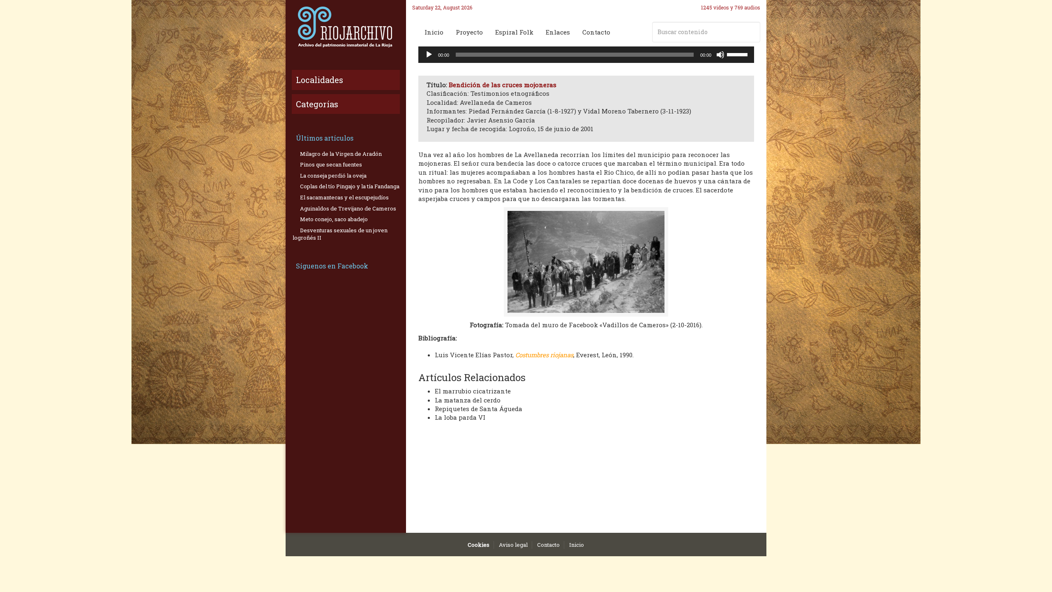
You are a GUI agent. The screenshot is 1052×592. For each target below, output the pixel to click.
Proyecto (469, 32)
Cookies (478, 544)
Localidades (319, 79)
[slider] (738, 53)
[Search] (752, 32)
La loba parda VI (460, 417)
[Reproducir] (429, 55)
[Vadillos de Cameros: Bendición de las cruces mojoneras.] (586, 262)
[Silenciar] (720, 55)
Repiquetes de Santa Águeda (478, 409)
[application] (586, 54)
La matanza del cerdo (468, 400)
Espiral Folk (514, 32)
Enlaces (558, 32)
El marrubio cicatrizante (473, 391)
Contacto (596, 32)
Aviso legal (513, 544)
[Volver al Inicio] (346, 26)
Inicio (433, 32)
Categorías (317, 104)
